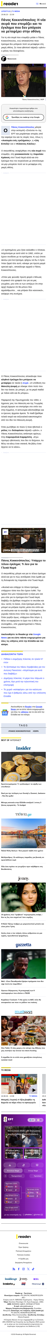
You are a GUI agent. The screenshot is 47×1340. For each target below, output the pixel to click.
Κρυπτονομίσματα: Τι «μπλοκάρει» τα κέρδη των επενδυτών (21, 785)
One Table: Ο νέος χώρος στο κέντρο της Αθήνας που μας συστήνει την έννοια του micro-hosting (23, 1049)
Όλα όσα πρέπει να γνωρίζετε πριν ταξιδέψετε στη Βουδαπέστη (22, 868)
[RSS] (14, 1269)
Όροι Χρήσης (24, 1247)
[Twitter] (28, 1269)
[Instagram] (23, 1269)
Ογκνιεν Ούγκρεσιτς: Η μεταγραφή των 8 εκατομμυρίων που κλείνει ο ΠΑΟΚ (18, 992)
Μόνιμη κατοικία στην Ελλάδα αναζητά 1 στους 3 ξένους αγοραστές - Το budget (21, 804)
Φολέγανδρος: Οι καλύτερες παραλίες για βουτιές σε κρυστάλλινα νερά (22, 858)
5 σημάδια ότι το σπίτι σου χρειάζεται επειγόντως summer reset (21, 1058)
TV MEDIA (16, 11)
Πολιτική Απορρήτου (23, 1251)
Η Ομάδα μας (23, 1259)
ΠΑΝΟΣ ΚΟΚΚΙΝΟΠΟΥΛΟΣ (19, 731)
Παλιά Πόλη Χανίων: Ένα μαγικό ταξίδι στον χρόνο (22, 851)
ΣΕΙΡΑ (36, 731)
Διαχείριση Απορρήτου (23, 1262)
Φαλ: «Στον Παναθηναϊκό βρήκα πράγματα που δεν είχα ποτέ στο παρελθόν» (22, 982)
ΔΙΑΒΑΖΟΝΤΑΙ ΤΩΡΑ (12, 654)
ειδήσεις (24, 712)
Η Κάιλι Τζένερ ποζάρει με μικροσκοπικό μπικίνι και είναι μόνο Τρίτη (22, 925)
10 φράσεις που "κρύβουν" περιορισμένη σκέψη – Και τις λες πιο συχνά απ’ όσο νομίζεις (22, 916)
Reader (28, 707)
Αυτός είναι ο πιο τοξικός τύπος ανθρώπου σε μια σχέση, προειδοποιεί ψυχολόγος (21, 934)
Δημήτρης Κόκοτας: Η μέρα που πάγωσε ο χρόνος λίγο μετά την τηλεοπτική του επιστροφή (24, 681)
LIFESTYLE (5, 11)
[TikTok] (33, 1269)
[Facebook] (18, 1269)
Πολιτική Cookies (23, 1255)
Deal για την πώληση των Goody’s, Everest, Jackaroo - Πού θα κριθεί (23, 794)
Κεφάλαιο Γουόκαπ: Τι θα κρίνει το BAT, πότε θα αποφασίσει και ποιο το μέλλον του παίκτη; (21, 1001)
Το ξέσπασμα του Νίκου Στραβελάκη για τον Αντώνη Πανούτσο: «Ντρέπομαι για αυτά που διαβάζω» (24, 670)
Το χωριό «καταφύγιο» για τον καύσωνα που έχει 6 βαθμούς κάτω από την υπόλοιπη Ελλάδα (25, 692)
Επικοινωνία (23, 1243)
